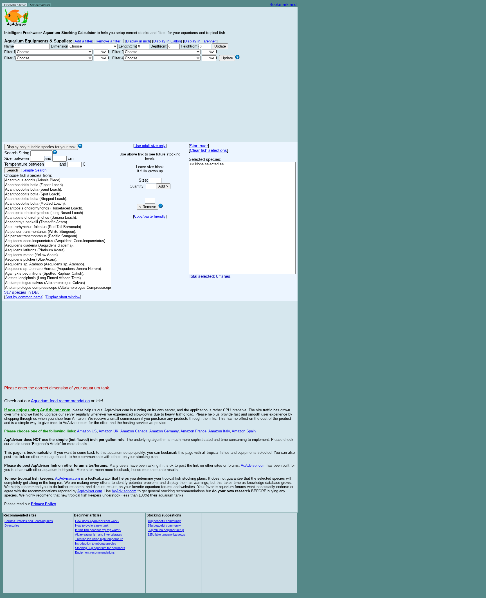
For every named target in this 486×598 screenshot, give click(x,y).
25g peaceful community (164, 525)
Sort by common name (23, 297)
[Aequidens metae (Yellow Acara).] (57, 255)
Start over (199, 146)
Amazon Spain (244, 431)
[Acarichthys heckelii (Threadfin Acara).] (57, 222)
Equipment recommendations (95, 552)
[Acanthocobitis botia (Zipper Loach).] (57, 185)
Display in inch (138, 41)
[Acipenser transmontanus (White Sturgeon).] (57, 231)
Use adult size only (150, 146)
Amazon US (87, 431)
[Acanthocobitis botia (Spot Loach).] (57, 194)
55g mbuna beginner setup (166, 530)
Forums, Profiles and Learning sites (28, 521)
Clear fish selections (208, 150)
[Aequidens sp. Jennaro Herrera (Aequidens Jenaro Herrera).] (57, 269)
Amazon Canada (133, 431)
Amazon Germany (164, 431)
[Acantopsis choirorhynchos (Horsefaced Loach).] (57, 208)
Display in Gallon (167, 41)
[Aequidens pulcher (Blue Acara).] (57, 259)
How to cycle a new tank (92, 525)
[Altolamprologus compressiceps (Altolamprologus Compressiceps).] (57, 287)
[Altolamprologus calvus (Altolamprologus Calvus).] (57, 283)
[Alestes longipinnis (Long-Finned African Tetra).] (57, 278)
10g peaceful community (164, 521)
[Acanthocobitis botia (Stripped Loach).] (57, 199)
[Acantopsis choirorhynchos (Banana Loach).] (57, 217)
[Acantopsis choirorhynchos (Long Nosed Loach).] (57, 213)
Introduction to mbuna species (95, 543)
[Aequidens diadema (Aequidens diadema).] (57, 245)
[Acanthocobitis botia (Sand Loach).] (57, 189)
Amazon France (193, 431)
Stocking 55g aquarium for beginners (100, 548)
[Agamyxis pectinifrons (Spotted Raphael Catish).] (57, 273)
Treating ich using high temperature (99, 539)
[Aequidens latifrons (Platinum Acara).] (57, 250)
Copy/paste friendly (150, 216)
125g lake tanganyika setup (166, 534)
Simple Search (34, 170)
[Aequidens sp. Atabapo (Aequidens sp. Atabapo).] (57, 264)
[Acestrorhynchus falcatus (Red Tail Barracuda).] (57, 227)
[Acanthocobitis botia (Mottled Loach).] (57, 203)
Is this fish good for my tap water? (98, 530)
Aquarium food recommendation (60, 401)
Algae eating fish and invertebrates (98, 534)
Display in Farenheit (200, 41)
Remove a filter (108, 41)
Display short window (63, 297)
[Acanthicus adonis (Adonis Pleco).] (57, 180)
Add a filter (83, 41)
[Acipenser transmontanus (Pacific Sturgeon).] (57, 236)
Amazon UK (108, 431)
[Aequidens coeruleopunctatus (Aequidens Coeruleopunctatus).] (57, 241)
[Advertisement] (150, 100)
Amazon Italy (219, 431)
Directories (11, 525)
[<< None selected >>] (242, 164)
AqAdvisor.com (253, 465)
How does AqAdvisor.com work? (97, 521)
